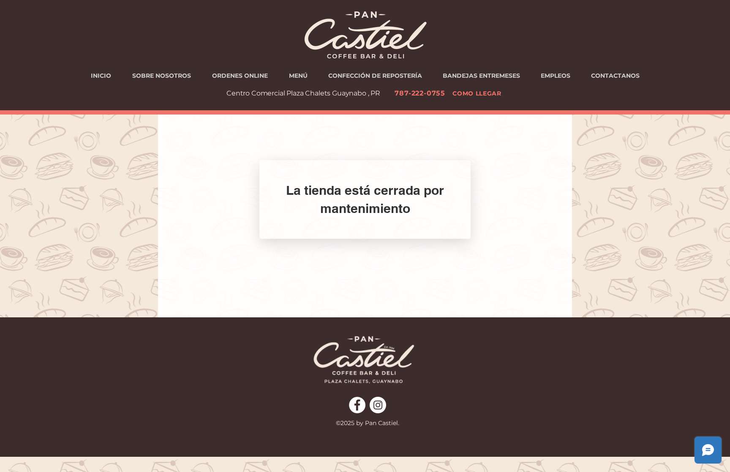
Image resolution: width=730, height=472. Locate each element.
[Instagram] (378, 405)
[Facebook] (357, 405)
